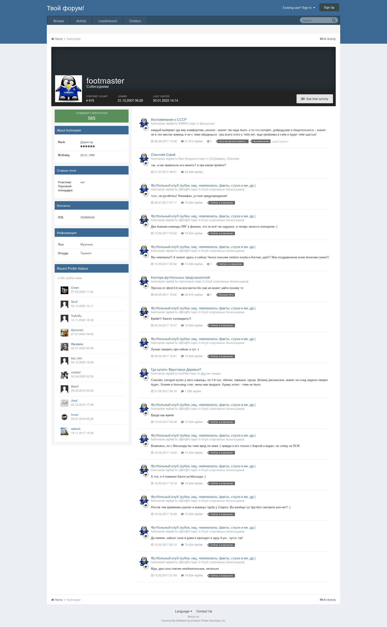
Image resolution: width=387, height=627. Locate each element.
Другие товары (211, 373)
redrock (76, 429)
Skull (74, 301)
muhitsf (76, 372)
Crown (75, 287)
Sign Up (329, 7)
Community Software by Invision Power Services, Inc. (193, 620)
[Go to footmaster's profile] (144, 123)
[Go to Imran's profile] (64, 417)
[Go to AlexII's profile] (64, 389)
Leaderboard (108, 21)
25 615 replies (193, 294)
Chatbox (135, 21)
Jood (74, 400)
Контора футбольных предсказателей (180, 277)
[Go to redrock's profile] (64, 431)
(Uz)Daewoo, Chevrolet (224, 158)
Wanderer (77, 344)
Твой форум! (65, 7)
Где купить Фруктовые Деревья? (176, 369)
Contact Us (204, 611)
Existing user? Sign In (298, 7)
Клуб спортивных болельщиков (223, 189)
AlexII (75, 386)
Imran (74, 414)
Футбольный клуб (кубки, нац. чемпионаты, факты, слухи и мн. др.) (203, 185)
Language (182, 611)
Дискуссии (207, 123)
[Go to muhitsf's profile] (64, 375)
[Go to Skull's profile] (64, 304)
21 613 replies (193, 141)
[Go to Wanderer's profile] (64, 347)
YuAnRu (76, 316)
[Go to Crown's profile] (64, 290)
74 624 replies (193, 202)
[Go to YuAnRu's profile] (64, 318)
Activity (81, 21)
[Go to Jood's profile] (64, 403)
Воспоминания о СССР (169, 119)
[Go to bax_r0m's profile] (64, 361)
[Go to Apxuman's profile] (64, 332)
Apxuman (77, 330)
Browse (59, 21)
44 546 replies (193, 172)
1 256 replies (192, 391)
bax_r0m (76, 358)
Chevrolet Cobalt (163, 154)
